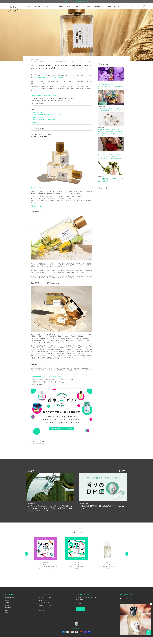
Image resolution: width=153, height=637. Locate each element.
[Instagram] (127, 598)
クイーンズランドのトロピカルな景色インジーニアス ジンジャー (47, 114)
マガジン (89, 6)
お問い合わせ (42, 610)
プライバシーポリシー (44, 607)
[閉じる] (151, 604)
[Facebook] (120, 598)
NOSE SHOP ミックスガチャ (76, 566)
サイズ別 (76, 6)
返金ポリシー (8, 610)
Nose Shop (45, 562)
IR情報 (6, 612)
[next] (126, 554)
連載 (82, 6)
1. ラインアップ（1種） (37, 112)
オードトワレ (107, 564)
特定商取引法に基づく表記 (45, 605)
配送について (8, 607)
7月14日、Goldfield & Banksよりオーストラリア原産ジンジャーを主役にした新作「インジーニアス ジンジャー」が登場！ (66, 62)
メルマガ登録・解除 (44, 602)
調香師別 (61, 6)
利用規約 (7, 605)
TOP (31, 62)
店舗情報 (108, 6)
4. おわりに (35, 122)
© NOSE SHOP (76, 628)
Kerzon (107, 562)
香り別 (68, 6)
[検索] (141, 6)
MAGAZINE (36, 62)
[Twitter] (124, 598)
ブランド (53, 6)
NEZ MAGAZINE (99, 6)
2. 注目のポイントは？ (37, 117)
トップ (29, 6)
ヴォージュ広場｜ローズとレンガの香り (107, 566)
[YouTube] (131, 598)
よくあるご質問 (43, 600)
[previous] (26, 554)
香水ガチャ (37, 6)
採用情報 (116, 6)
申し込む (80, 609)
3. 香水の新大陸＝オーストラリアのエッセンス (43, 119)
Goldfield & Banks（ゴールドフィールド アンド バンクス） (48, 77)
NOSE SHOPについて (10, 597)
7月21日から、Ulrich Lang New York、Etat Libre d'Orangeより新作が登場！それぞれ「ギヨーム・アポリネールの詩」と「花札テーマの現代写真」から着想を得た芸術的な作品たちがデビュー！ (50, 508)
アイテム (46, 6)
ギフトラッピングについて (45, 597)
